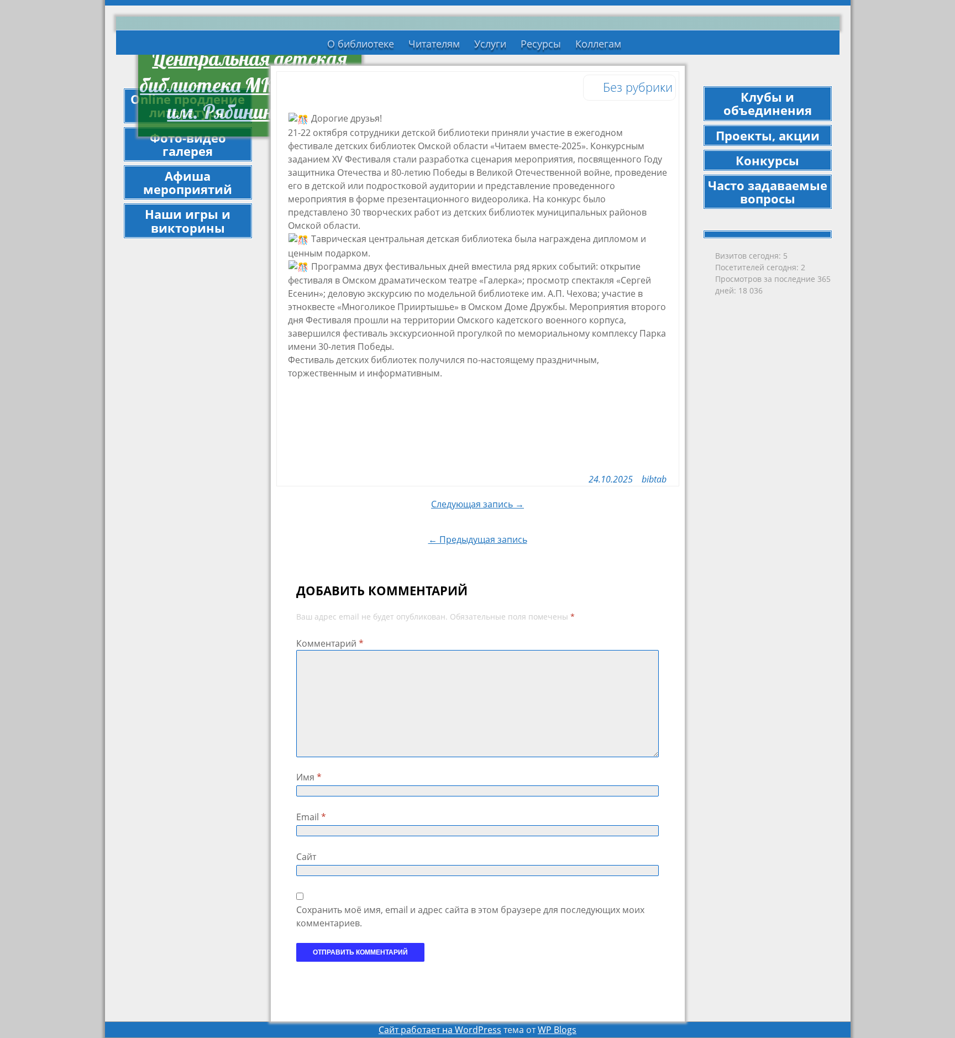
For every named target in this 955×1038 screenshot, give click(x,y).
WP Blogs (557, 1030)
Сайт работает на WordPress (440, 1030)
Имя (309, 777)
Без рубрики (638, 86)
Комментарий (330, 643)
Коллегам (598, 43)
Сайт (306, 857)
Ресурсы (541, 43)
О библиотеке (360, 43)
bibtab (654, 479)
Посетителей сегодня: (758, 267)
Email (311, 817)
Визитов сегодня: (749, 255)
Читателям (434, 43)
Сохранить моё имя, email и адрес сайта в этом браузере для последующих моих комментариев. (470, 916)
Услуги (490, 43)
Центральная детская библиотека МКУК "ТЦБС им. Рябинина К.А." (249, 85)
